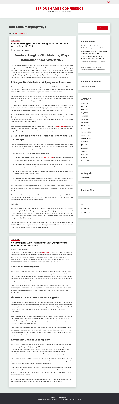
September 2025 (86, 138)
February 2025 (86, 161)
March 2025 (85, 158)
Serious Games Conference (59, 8)
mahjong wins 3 (46, 252)
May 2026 (84, 113)
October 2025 (85, 135)
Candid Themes (77, 399)
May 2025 (84, 151)
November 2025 (86, 132)
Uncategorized (15, 40)
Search (102, 28)
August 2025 (85, 141)
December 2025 (86, 129)
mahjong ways (61, 126)
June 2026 (84, 109)
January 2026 (85, 125)
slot (82, 204)
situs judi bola (85, 208)
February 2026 (86, 122)
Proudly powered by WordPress (47, 399)
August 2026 (85, 103)
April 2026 (84, 116)
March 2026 (85, 119)
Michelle (28, 50)
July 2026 (84, 106)
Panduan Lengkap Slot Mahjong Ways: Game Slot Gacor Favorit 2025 (39, 45)
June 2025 (84, 148)
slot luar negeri (49, 158)
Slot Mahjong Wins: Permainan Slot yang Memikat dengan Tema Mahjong (39, 244)
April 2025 (84, 154)
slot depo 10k (85, 212)
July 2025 (84, 145)
